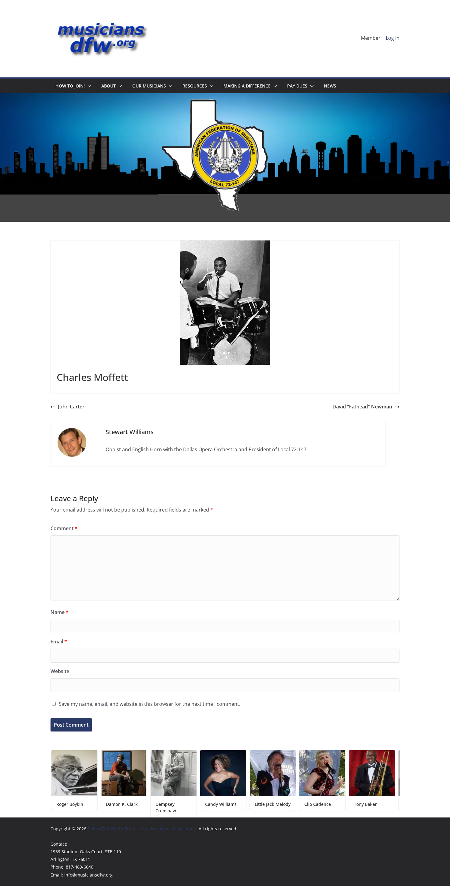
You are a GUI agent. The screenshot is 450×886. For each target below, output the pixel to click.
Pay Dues (297, 86)
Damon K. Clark (91, 804)
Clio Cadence (287, 804)
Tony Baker (335, 804)
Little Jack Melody (242, 804)
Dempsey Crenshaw (135, 807)
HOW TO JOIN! (70, 86)
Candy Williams (190, 804)
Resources (194, 86)
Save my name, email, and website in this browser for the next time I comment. (149, 704)
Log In (392, 38)
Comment (64, 528)
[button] (88, 86)
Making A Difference (247, 86)
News (330, 86)
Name (60, 612)
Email (59, 641)
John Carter (71, 406)
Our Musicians (149, 86)
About (108, 86)
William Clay (385, 804)
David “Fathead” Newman (362, 406)
